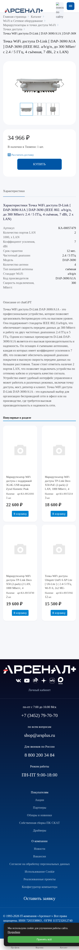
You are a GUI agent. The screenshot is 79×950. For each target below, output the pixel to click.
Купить (39, 164)
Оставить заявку (39, 898)
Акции (39, 800)
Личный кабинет (39, 690)
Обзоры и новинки (39, 815)
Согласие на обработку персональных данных (39, 864)
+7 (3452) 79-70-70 (39, 715)
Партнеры (39, 807)
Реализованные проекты (40, 879)
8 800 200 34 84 (39, 755)
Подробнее (14, 932)
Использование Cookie (39, 871)
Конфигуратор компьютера (39, 886)
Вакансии (39, 856)
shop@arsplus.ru (39, 735)
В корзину (20, 513)
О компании (39, 841)
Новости (39, 848)
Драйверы (39, 830)
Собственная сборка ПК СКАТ (39, 822)
